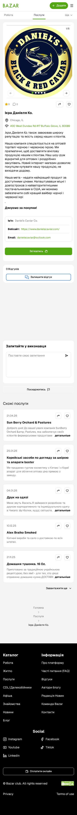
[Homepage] (11, 5)
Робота (8, 15)
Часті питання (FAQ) (55, 671)
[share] (59, 104)
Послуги (39, 15)
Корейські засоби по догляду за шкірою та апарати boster (38, 460)
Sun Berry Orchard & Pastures (29, 422)
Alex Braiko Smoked (21, 532)
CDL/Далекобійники (17, 687)
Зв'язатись (36, 251)
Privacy (8, 794)
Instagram (15, 739)
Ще (67, 15)
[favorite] (69, 104)
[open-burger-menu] (72, 5)
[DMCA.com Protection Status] (67, 783)
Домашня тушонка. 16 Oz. (26, 564)
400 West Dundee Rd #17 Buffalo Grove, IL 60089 (40, 126)
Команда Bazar (52, 704)
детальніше (62, 435)
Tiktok (50, 747)
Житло (7, 671)
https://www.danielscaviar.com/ (40, 229)
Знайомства (11, 704)
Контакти (47, 712)
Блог (6, 720)
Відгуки (46, 679)
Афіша (7, 696)
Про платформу (52, 663)
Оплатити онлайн (41, 771)
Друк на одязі (17, 497)
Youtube (13, 747)
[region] (38, 61)
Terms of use (65, 794)
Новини (8, 712)
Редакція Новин (52, 696)
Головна (38, 607)
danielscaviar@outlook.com (34, 237)
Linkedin (14, 756)
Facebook (52, 739)
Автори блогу (51, 687)
